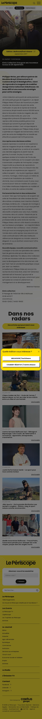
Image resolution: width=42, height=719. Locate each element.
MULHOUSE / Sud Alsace (21, 358)
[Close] (38, 351)
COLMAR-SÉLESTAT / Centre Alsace (21, 365)
